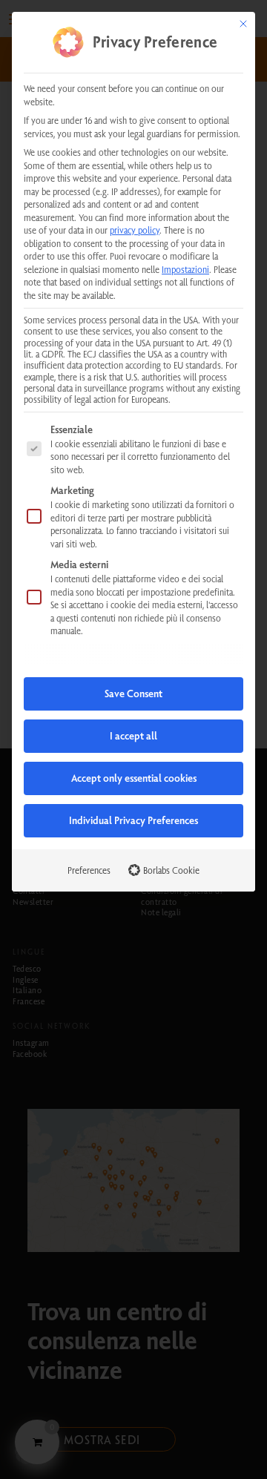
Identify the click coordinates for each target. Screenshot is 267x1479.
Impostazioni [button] (185, 269)
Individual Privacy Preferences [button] (133, 820)
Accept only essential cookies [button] (134, 778)
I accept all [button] (133, 735)
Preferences (89, 870)
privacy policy (134, 230)
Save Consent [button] (133, 693)
